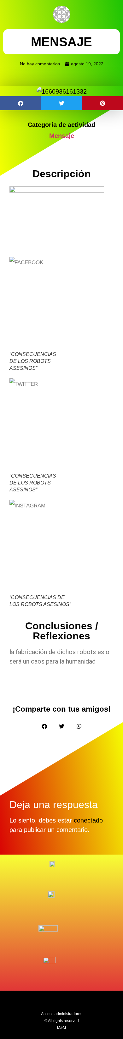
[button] (20, 103)
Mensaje (61, 135)
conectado (88, 820)
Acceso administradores (61, 1014)
